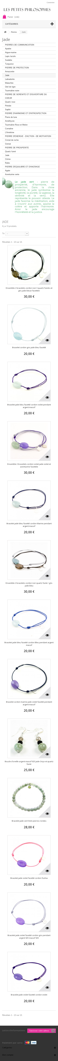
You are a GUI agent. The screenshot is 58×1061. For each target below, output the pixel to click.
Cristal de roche (12, 140)
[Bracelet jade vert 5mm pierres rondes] (29, 797)
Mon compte (7, 1055)
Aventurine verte (12, 174)
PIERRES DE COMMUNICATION (19, 45)
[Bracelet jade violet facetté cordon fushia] (29, 855)
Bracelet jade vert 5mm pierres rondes (29, 821)
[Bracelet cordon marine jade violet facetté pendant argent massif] (29, 678)
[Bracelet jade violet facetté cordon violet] (29, 971)
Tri (3, 233)
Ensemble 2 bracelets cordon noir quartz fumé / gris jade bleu (29, 584)
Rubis (7, 163)
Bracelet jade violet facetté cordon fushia (29, 878)
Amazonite (9, 71)
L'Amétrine (9, 132)
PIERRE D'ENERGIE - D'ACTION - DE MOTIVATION (28, 136)
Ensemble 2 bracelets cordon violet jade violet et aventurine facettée (29, 465)
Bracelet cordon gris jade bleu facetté (29, 347)
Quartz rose (10, 102)
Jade (7, 75)
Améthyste (9, 121)
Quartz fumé (10, 151)
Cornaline (9, 128)
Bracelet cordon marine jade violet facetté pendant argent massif (29, 703)
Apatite (8, 49)
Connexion (50, 2)
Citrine (8, 159)
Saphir (8, 109)
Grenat (8, 144)
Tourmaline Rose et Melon (16, 125)
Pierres (14, 32)
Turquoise (9, 64)
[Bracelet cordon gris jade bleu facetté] (29, 324)
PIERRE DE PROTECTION (17, 68)
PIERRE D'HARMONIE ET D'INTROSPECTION (25, 113)
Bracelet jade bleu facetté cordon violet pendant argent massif (29, 406)
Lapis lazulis (10, 56)
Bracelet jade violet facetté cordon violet (29, 994)
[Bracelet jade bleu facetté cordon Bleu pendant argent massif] (29, 619)
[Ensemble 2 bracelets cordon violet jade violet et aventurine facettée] (29, 441)
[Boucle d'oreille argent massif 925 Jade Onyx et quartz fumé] (29, 738)
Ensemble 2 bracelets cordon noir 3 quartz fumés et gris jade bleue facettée (29, 289)
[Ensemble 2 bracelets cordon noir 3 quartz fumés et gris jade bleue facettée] (29, 265)
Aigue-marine (10, 52)
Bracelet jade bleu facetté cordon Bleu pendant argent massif (29, 643)
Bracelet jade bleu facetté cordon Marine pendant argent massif (29, 524)
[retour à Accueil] (5, 32)
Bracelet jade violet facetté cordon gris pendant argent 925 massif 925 (29, 936)
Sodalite (8, 60)
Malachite (9, 83)
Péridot (8, 106)
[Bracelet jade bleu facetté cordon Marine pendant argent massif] (29, 500)
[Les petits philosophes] (29, 9)
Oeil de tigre (10, 87)
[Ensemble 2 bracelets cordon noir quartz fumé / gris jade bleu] (29, 560)
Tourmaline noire (12, 90)
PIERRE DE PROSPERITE (17, 148)
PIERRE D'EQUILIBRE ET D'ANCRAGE (22, 167)
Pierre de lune (11, 117)
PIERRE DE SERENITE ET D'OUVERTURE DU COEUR (26, 96)
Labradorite (10, 79)
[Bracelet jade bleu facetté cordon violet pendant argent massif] (29, 381)
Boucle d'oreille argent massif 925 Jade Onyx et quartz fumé (29, 762)
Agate (7, 170)
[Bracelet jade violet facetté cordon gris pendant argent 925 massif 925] (29, 912)
